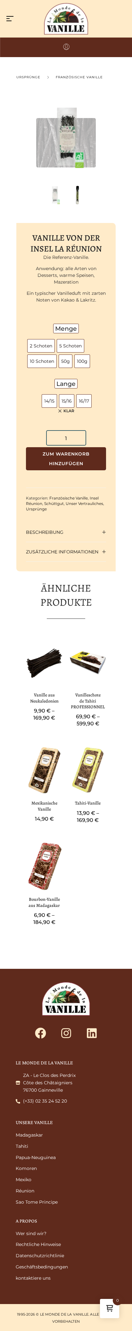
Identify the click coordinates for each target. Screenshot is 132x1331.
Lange (66, 384)
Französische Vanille (79, 77)
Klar (68, 411)
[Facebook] (40, 1033)
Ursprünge (28, 77)
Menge (66, 328)
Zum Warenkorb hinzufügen (66, 458)
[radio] (41, 345)
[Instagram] (66, 1033)
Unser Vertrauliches (84, 503)
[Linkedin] (91, 1033)
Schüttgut (54, 503)
